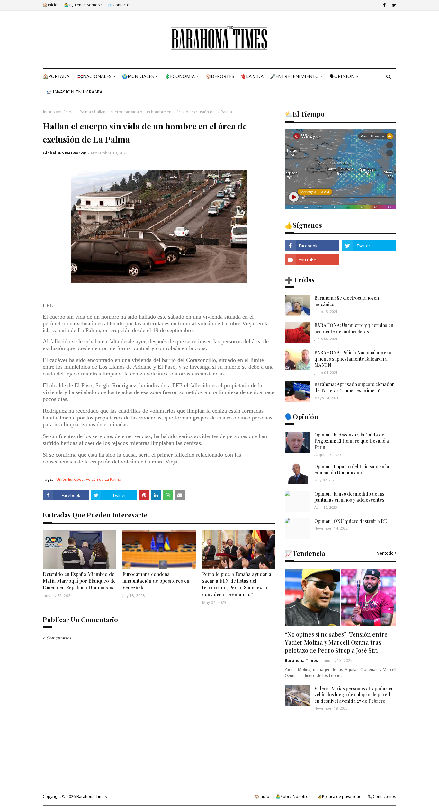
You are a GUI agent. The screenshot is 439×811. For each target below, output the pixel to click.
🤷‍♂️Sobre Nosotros (293, 796)
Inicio (48, 112)
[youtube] (312, 259)
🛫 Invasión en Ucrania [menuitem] (74, 92)
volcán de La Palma (73, 112)
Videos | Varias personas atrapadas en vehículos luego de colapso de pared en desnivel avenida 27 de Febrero (354, 694)
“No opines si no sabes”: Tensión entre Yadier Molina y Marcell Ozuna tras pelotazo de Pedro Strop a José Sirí (336, 642)
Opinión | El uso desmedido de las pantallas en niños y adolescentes (349, 497)
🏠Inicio (50, 5)
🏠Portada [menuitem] (56, 76)
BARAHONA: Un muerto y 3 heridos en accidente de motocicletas (353, 328)
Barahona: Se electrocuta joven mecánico (346, 301)
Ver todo (385, 553)
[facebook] (384, 5)
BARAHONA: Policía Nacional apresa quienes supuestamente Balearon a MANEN (352, 358)
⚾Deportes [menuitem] (219, 76)
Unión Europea (70, 479)
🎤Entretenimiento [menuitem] (294, 76)
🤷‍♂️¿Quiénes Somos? (83, 5)
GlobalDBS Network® (64, 153)
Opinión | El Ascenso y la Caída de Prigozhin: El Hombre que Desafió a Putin (351, 441)
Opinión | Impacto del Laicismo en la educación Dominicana (351, 469)
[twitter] (393, 5)
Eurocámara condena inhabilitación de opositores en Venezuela (155, 581)
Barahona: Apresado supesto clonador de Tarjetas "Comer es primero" (354, 387)
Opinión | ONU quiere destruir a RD (351, 521)
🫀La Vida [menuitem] (252, 76)
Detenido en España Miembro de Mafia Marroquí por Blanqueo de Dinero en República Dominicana (79, 581)
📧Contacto (119, 5)
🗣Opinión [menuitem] (341, 76)
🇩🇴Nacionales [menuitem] (94, 76)
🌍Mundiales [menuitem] (138, 76)
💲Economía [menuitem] (180, 76)
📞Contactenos (382, 796)
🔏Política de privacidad (339, 796)
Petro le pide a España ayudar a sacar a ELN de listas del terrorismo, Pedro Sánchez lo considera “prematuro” (236, 584)
